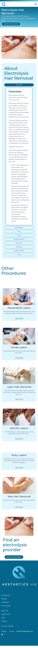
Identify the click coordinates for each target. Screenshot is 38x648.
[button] (11, 24)
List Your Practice (7, 626)
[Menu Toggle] (36, 4)
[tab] (19, 84)
